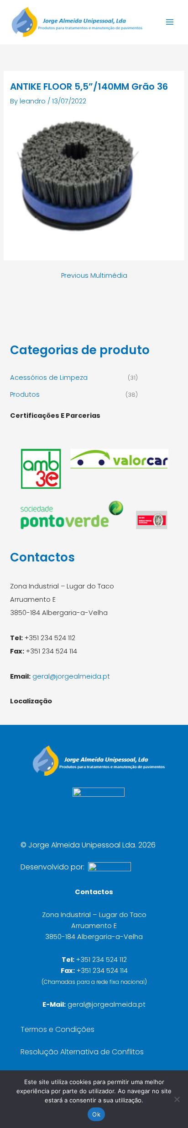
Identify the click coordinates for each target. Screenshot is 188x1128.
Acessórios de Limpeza (49, 377)
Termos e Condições (57, 1029)
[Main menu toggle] (170, 22)
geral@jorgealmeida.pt (71, 676)
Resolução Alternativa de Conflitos (82, 1052)
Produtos (25, 394)
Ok (96, 1114)
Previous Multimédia (94, 275)
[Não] (176, 1099)
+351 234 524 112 (101, 959)
